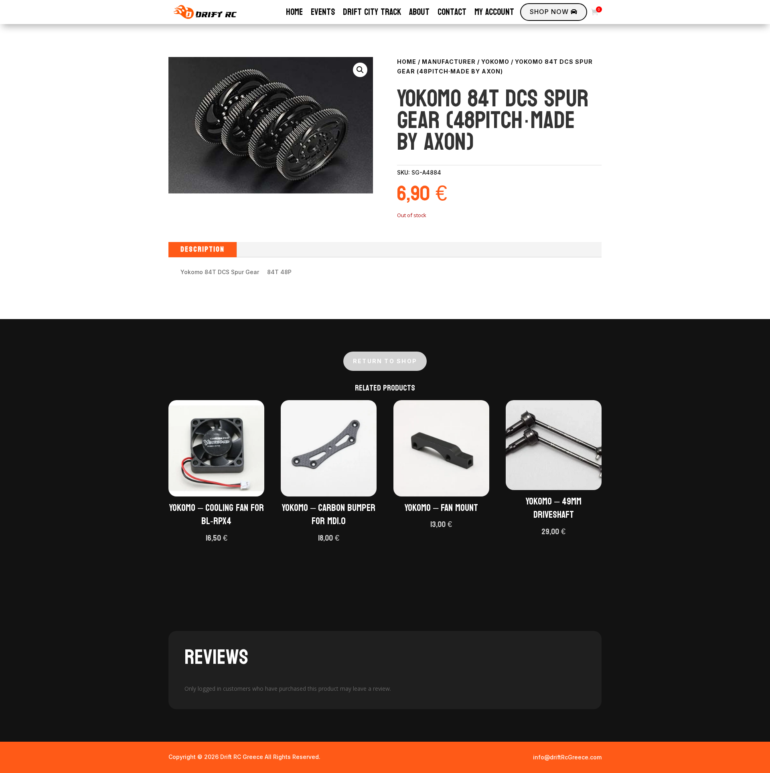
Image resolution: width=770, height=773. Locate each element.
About (419, 12)
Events (323, 12)
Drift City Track (372, 12)
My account (494, 12)
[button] (360, 70)
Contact (452, 12)
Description (202, 249)
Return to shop (385, 361)
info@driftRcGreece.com (567, 757)
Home (294, 12)
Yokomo (495, 61)
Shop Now (554, 12)
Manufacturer (449, 61)
